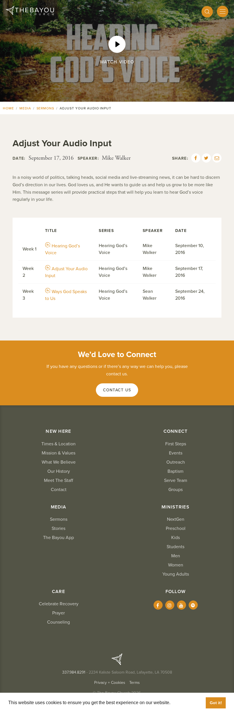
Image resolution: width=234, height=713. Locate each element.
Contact (58, 489)
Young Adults (175, 574)
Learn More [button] (184, 702)
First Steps (175, 444)
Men (175, 556)
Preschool (175, 528)
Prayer (58, 613)
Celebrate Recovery (58, 604)
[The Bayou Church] (30, 10)
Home (8, 108)
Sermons (46, 108)
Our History (58, 471)
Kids (175, 537)
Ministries (175, 507)
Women (175, 565)
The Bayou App (58, 537)
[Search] (207, 11)
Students (175, 547)
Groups (175, 489)
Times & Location (58, 444)
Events (175, 453)
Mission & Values (58, 453)
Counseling (58, 622)
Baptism (175, 471)
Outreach (175, 462)
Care (58, 591)
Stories (58, 528)
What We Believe (59, 462)
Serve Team (175, 480)
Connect (176, 431)
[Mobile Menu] (222, 11)
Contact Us (117, 390)
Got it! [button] (216, 702)
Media (25, 108)
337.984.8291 (73, 672)
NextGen (175, 519)
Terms (134, 682)
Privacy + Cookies (109, 682)
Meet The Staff (58, 480)
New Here (58, 431)
